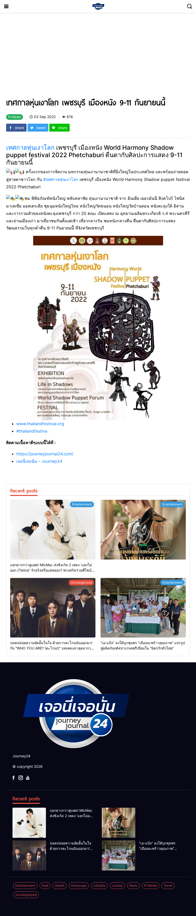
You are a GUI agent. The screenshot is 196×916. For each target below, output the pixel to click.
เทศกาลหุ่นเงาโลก (30, 147)
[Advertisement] (98, 57)
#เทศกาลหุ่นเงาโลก (60, 179)
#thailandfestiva (31, 431)
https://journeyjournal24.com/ (45, 453)
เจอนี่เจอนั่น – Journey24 (39, 461)
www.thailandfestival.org (40, 423)
